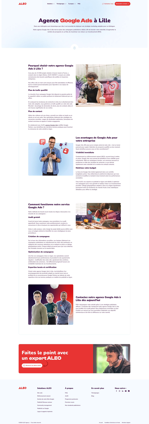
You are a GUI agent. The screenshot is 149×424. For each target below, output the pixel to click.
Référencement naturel (43, 396)
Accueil (101, 422)
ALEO (66, 396)
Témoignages (95, 393)
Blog (92, 396)
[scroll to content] (74, 47)
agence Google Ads (51, 125)
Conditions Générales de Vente (112, 422)
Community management (44, 405)
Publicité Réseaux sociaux (44, 402)
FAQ (66, 393)
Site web (39, 393)
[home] (22, 4)
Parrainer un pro (69, 402)
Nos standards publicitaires (72, 405)
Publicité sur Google (43, 408)
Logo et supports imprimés (44, 411)
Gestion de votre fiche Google (45, 399)
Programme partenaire (71, 399)
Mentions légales (126, 422)
